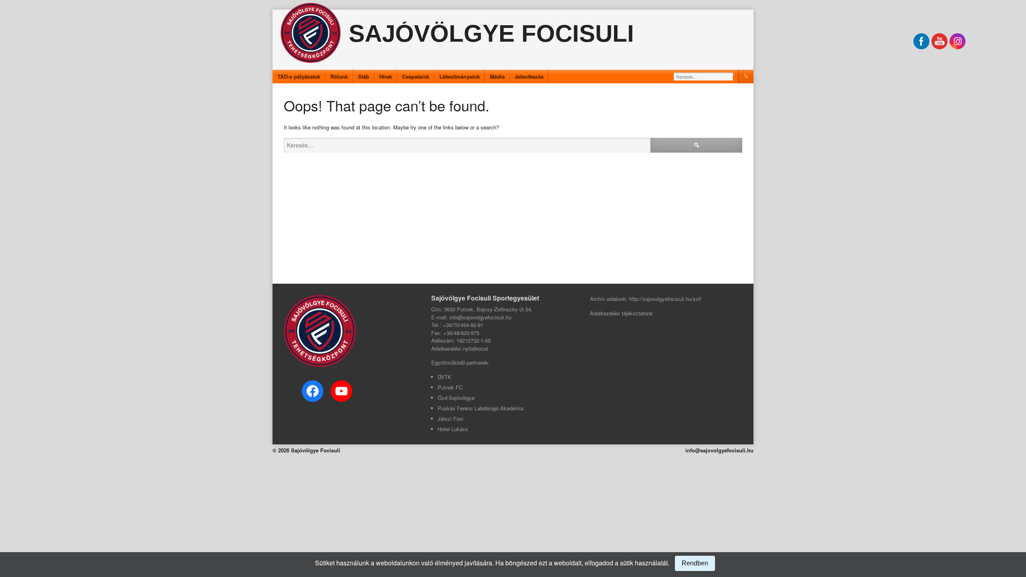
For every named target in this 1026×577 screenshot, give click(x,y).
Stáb (363, 76)
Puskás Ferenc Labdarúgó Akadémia (480, 408)
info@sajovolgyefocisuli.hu (719, 450)
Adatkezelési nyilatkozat (459, 348)
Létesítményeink (459, 76)
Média (497, 76)
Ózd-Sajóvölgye (456, 397)
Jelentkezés (529, 76)
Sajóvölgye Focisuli (491, 33)
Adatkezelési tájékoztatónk (621, 313)
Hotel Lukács (453, 429)
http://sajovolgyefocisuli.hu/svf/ (665, 299)
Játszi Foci (450, 418)
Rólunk (339, 76)
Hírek (385, 76)
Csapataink (415, 76)
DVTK (444, 377)
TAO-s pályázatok (298, 76)
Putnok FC (450, 387)
